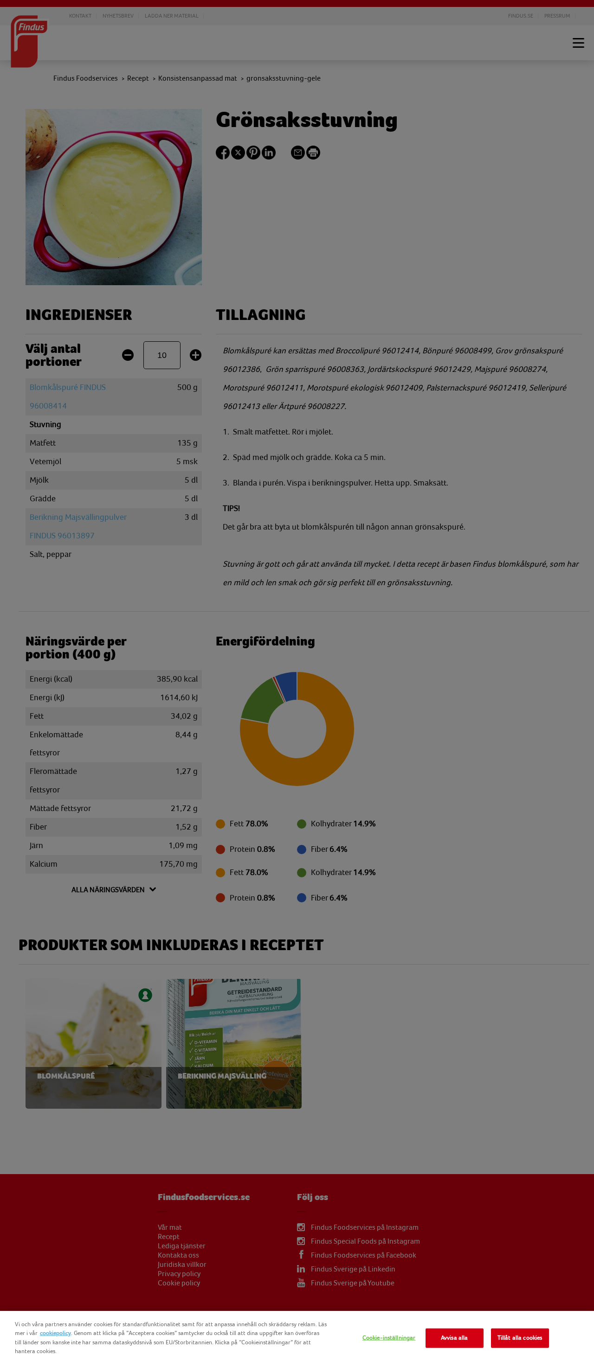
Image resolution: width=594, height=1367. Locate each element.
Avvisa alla (454, 1338)
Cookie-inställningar (389, 1338)
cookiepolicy (55, 1333)
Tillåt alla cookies (519, 1338)
